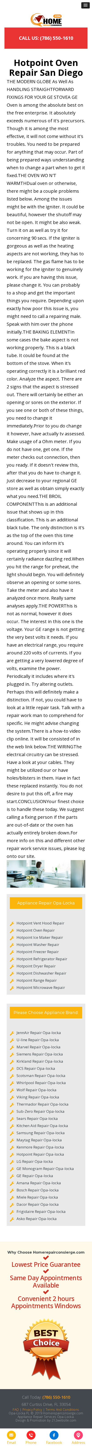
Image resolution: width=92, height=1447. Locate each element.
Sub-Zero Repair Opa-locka (41, 1111)
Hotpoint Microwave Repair (41, 987)
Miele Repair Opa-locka (37, 1197)
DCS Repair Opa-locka (36, 1068)
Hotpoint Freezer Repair (38, 951)
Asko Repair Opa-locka (37, 1218)
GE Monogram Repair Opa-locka (45, 1168)
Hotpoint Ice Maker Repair (40, 937)
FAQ (16, 1409)
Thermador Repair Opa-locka (43, 1104)
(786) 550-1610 (56, 1397)
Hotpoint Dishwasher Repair (41, 973)
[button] (85, 5)
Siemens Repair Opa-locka (40, 1054)
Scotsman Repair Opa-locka (41, 1075)
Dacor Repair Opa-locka (38, 1204)
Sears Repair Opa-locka (37, 1118)
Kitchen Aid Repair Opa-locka (42, 1125)
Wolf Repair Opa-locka (36, 1089)
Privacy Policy (32, 1409)
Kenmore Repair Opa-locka (40, 1147)
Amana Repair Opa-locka (39, 1182)
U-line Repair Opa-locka (38, 1039)
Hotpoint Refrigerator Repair (42, 958)
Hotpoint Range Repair (37, 980)
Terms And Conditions (62, 1409)
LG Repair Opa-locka (35, 1161)
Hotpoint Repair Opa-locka (40, 1154)
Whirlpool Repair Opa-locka (41, 1082)
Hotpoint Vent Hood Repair (40, 923)
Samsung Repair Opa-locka (41, 1132)
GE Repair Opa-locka (35, 1175)
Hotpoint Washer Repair (38, 944)
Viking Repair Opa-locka (38, 1097)
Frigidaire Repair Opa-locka (41, 1211)
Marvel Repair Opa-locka (39, 1046)
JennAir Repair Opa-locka (39, 1032)
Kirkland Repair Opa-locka (40, 1061)
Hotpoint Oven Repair (36, 930)
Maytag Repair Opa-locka (39, 1139)
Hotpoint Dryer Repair (36, 966)
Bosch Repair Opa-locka (38, 1190)
